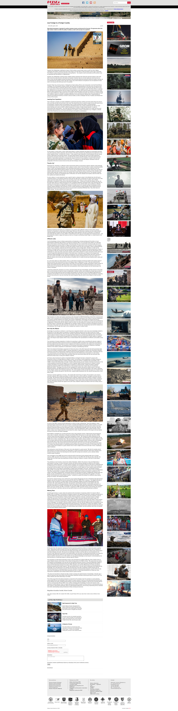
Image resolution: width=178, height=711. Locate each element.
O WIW (91, 687)
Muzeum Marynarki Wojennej (55, 688)
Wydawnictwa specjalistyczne (77, 685)
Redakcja (92, 686)
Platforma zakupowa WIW (96, 691)
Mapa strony (93, 692)
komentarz (50, 655)
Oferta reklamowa (94, 683)
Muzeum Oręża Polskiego (55, 683)
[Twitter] (87, 3)
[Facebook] (83, 3)
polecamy (111, 22)
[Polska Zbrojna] (64, 4)
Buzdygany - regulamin (95, 684)
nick (48, 639)
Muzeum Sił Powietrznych (55, 686)
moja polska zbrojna (65, 3)
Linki (91, 685)
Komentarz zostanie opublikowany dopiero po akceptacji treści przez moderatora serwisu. (68, 662)
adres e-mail (50, 643)
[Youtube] (91, 3)
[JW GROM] (119, 49)
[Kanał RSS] (95, 3)
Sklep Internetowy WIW (75, 682)
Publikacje (72, 686)
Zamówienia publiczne (95, 690)
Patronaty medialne (94, 689)
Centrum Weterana (53, 687)
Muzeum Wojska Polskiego (55, 682)
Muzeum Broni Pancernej (55, 684)
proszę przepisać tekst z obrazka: (55, 647)
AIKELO (129, 708)
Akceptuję (106, 10)
